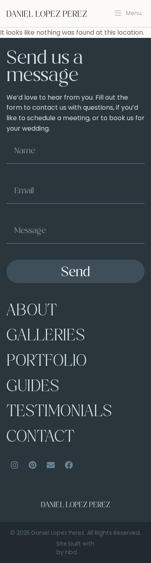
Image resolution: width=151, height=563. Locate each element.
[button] (128, 13)
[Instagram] (14, 465)
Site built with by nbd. (75, 548)
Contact (40, 437)
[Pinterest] (33, 465)
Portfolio (46, 362)
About (31, 311)
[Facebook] (69, 465)
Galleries (45, 336)
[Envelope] (51, 465)
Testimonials (59, 412)
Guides (32, 387)
